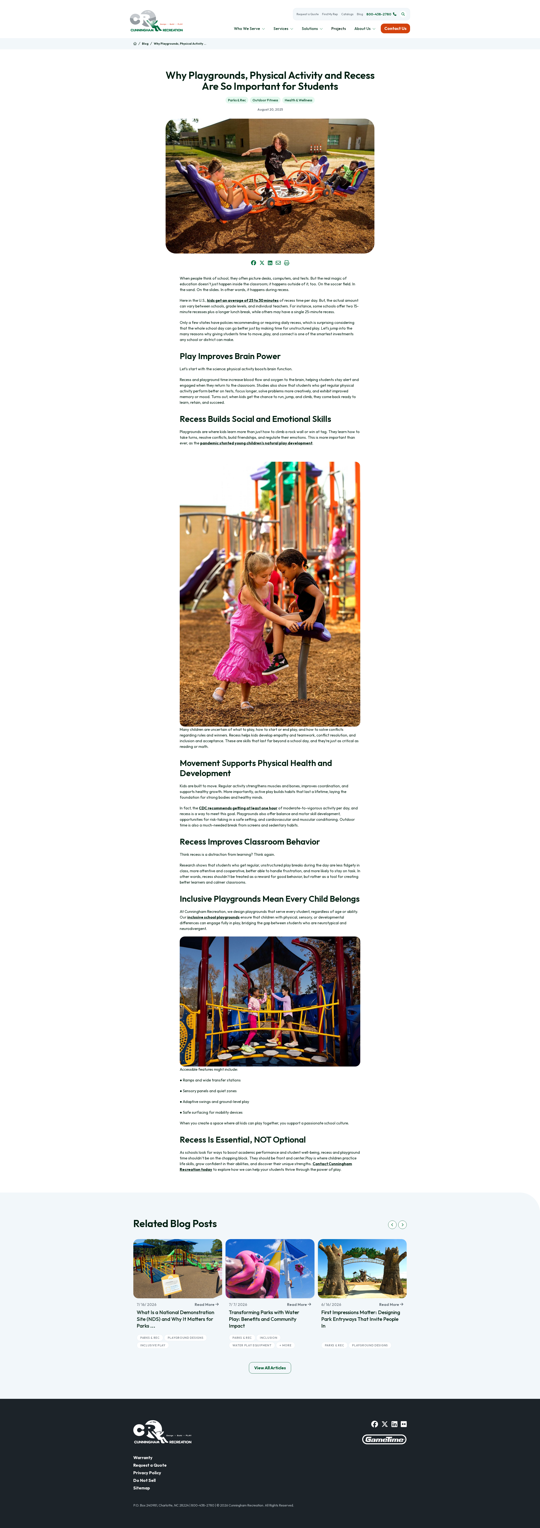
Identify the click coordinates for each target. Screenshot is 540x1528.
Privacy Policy (147, 1472)
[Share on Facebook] (253, 262)
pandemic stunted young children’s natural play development (256, 443)
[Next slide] (402, 1225)
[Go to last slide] (392, 1225)
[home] (135, 44)
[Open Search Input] (403, 14)
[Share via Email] (278, 262)
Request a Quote (308, 14)
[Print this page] (286, 262)
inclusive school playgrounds (213, 917)
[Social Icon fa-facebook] (374, 1424)
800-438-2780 (378, 14)
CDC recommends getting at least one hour (238, 808)
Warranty (143, 1457)
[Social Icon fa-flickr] (404, 1424)
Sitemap (141, 1487)
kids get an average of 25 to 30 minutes (243, 300)
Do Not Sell (144, 1480)
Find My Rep (330, 14)
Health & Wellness (298, 100)
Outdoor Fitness (265, 100)
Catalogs (347, 14)
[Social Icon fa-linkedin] (394, 1424)
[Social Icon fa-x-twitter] (384, 1424)
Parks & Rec (237, 100)
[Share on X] (262, 262)
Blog (360, 14)
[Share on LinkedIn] (270, 262)
